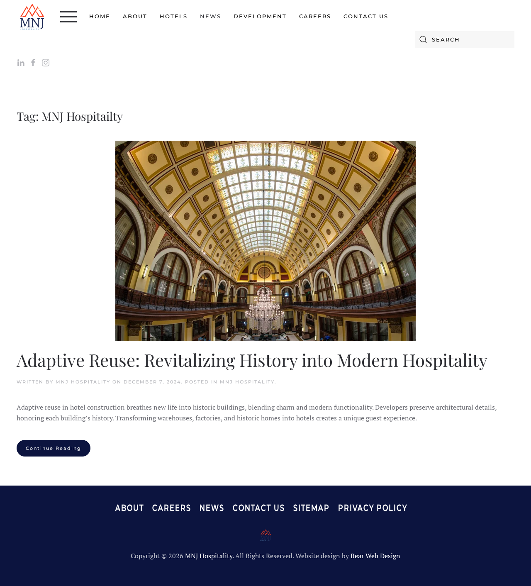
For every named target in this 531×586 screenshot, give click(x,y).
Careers (315, 16)
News (210, 16)
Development (260, 16)
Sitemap (311, 508)
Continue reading (53, 448)
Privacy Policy (372, 508)
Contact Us (365, 16)
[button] (68, 16)
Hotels (174, 16)
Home (99, 16)
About (135, 16)
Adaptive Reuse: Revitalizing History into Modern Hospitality (252, 359)
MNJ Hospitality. (209, 555)
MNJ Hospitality (83, 382)
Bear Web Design (375, 555)
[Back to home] (32, 16)
